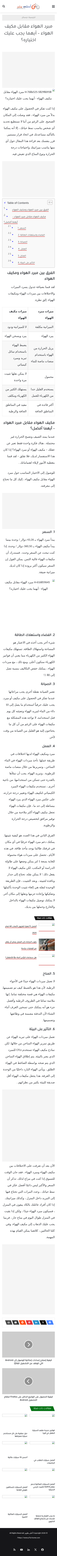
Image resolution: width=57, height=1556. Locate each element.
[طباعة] (8, 1322)
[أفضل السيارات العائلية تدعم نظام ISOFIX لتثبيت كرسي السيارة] (42, 1475)
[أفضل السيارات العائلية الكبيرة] (14, 1503)
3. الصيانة (22, 242)
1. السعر (22, 228)
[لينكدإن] (35, 1322)
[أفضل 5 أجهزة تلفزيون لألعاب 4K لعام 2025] (47, 927)
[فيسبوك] (49, 1322)
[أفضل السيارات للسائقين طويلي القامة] (14, 1476)
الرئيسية (32, 18)
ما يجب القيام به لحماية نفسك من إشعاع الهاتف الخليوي (44, 1519)
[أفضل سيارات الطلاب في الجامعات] (42, 1449)
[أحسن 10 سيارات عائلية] (14, 1448)
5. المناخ (22, 256)
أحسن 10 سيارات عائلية (17, 1458)
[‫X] (42, 1322)
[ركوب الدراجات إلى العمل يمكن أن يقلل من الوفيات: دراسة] (47, 945)
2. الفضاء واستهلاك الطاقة (31, 235)
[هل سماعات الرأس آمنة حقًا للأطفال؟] (47, 959)
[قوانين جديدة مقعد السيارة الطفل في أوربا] (42, 1421)
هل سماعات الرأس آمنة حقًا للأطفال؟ (21, 958)
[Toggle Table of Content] (48, 202)
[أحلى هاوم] (28, 6)
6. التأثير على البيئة (26, 263)
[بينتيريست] (28, 1322)
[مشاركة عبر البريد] (15, 1322)
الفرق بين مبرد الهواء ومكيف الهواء (30, 210)
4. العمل (22, 249)
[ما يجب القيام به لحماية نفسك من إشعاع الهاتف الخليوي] (42, 1504)
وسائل (24, 18)
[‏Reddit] (22, 1322)
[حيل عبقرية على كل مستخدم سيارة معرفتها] (14, 1422)
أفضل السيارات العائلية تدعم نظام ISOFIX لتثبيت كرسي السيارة (43, 1487)
